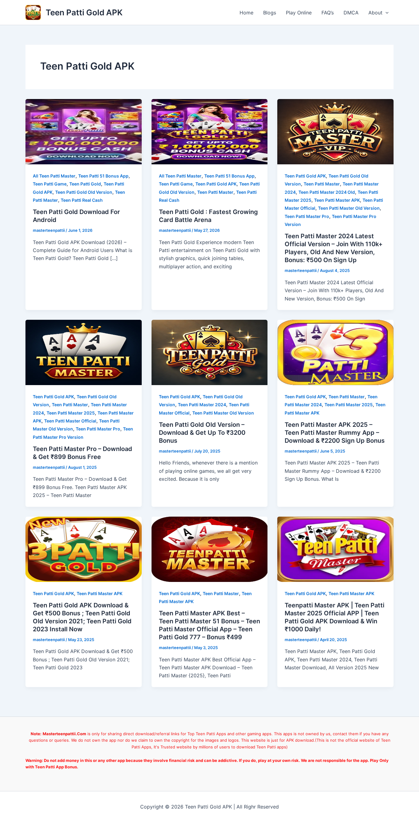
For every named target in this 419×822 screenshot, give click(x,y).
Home (246, 13)
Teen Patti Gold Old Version (83, 192)
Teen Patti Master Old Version (349, 208)
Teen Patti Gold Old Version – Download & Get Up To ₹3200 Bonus (202, 432)
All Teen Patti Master (54, 175)
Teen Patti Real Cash (82, 200)
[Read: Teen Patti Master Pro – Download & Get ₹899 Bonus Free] (83, 352)
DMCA (351, 13)
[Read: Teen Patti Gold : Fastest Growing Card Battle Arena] (210, 131)
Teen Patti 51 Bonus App (103, 175)
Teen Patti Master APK (337, 200)
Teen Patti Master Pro (307, 216)
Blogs (269, 13)
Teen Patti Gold (85, 183)
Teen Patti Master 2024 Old (326, 192)
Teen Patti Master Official (70, 420)
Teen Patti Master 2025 (71, 412)
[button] (385, 12)
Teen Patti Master (215, 192)
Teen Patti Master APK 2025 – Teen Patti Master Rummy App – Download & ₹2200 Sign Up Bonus (335, 432)
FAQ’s (327, 13)
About (375, 13)
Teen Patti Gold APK (84, 12)
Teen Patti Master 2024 (202, 404)
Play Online (299, 13)
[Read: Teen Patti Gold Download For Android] (83, 131)
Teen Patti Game (50, 183)
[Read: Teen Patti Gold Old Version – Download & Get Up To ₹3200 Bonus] (210, 352)
